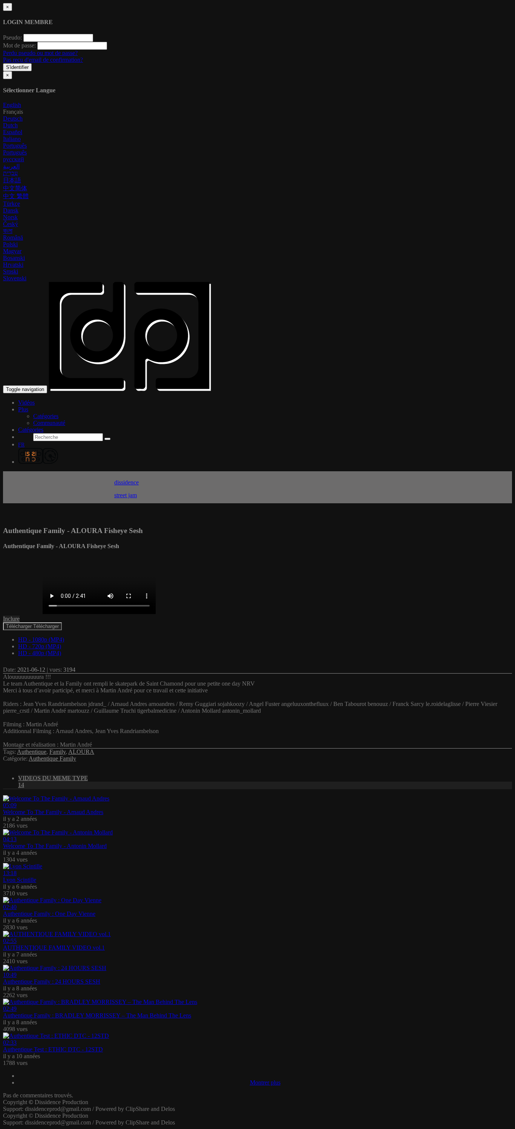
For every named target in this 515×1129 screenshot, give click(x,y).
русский (13, 159)
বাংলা (7, 231)
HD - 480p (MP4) (39, 653)
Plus (23, 409)
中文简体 (15, 188)
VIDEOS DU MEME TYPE (53, 781)
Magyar (12, 251)
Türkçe (11, 203)
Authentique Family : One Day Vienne (49, 914)
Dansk (10, 210)
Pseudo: (12, 37)
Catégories (45, 416)
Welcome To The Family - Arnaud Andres (53, 812)
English (12, 105)
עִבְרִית (10, 173)
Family (57, 752)
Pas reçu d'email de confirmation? (43, 60)
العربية (11, 166)
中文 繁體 (16, 196)
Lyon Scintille (19, 880)
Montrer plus (265, 1082)
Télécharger (32, 626)
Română (13, 237)
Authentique (31, 752)
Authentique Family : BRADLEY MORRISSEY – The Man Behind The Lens (97, 1015)
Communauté (49, 423)
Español (12, 132)
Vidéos (26, 402)
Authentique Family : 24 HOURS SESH (51, 981)
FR (21, 445)
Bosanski (14, 258)
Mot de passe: (19, 45)
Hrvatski (13, 264)
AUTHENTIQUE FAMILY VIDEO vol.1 (54, 947)
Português (15, 145)
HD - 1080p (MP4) (41, 639)
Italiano (12, 139)
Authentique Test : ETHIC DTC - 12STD (53, 1049)
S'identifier (17, 67)
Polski (10, 244)
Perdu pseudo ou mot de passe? (40, 53)
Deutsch (13, 118)
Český (10, 224)
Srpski (10, 271)
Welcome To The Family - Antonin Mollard (55, 846)
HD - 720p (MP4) (39, 646)
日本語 (12, 180)
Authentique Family (52, 758)
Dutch (10, 125)
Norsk (10, 217)
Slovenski (14, 278)
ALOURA (81, 752)
